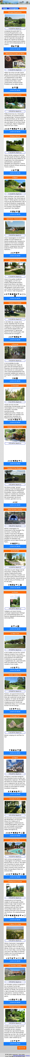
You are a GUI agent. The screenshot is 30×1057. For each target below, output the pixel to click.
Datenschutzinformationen (19, 1055)
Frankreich (23, 8)
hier (12, 1056)
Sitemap (28, 1055)
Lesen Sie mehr (15, 49)
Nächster (21, 1048)
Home (5, 8)
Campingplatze (13, 8)
